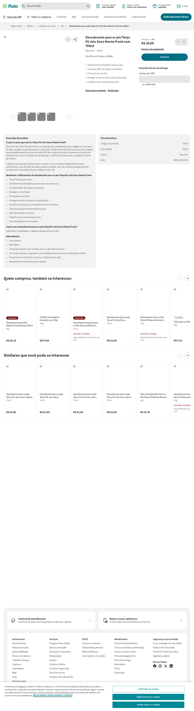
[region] (97, 696)
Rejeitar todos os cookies (148, 697)
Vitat (14, 677)
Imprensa (16, 664)
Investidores (18, 668)
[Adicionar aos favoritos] (68, 39)
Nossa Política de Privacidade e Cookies (52, 695)
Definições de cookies (148, 689)
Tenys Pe (183, 155)
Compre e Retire (57, 664)
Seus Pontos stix (57, 672)
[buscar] (88, 6)
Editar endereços (90, 651)
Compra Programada (59, 668)
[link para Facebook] (155, 666)
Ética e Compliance (21, 656)
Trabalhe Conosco (20, 660)
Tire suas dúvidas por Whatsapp (129, 647)
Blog (14, 672)
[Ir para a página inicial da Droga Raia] (10, 6)
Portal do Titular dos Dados (165, 651)
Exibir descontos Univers (176, 17)
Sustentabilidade (20, 651)
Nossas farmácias (20, 647)
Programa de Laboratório (61, 677)
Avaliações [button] (113, 91)
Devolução (119, 672)
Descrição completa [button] (95, 91)
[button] (41, 73)
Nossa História (19, 643)
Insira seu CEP (147, 73)
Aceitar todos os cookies (148, 705)
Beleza (30, 26)
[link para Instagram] (160, 666)
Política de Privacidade (163, 647)
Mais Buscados (19, 681)
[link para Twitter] (165, 666)
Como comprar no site (124, 651)
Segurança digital (161, 656)
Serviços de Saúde (58, 647)
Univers (52, 660)
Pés (62, 26)
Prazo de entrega (122, 660)
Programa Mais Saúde (59, 643)
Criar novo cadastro (91, 643)
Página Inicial (16, 26)
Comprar (164, 57)
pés (76, 146)
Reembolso (119, 664)
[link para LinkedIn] (171, 666)
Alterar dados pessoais (92, 647)
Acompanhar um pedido (93, 656)
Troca (117, 668)
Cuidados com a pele (47, 26)
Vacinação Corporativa (60, 651)
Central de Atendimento (126, 643)
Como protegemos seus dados (167, 643)
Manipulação (55, 656)
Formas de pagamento (125, 656)
